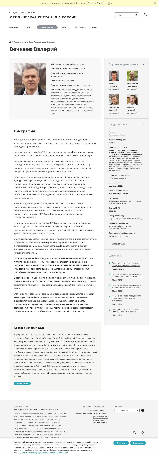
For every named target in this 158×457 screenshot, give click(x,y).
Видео (65, 27)
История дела (118, 244)
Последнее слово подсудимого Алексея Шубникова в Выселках (126, 275)
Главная (13, 27)
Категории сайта (122, 410)
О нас (90, 410)
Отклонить (138, 443)
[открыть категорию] (142, 410)
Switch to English (95, 3)
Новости (28, 27)
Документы (80, 27)
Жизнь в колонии (99, 413)
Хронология (22, 383)
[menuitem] (14, 27)
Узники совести (47, 27)
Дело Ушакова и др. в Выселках (42, 42)
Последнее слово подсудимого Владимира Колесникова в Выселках (126, 298)
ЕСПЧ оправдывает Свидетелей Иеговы (100, 417)
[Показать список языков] (109, 3)
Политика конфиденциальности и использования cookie (45, 453)
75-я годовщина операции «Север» (100, 421)
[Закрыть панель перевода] (155, 3)
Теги (94, 27)
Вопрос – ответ (98, 410)
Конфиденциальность (84, 413)
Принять (121, 443)
